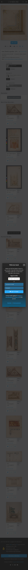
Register (9, 303)
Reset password (17, 303)
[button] (14, 278)
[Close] (24, 265)
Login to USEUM (14, 291)
